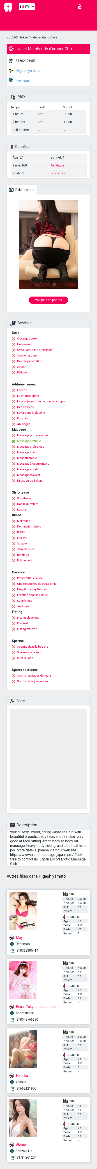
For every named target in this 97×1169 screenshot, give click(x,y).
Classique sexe (27, 338)
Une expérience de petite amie (36, 583)
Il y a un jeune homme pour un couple (41, 401)
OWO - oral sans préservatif (35, 350)
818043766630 (27, 1019)
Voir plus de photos (48, 300)
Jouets (21, 366)
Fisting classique (28, 617)
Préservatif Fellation (30, 578)
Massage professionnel (32, 435)
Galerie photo (24, 190)
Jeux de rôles (26, 549)
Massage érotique (29, 441)
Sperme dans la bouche (32, 646)
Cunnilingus (24, 600)
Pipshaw (22, 418)
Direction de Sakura (30, 480)
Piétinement (24, 560)
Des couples (25, 407)
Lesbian (22, 509)
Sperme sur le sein (29, 652)
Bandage (23, 554)
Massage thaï (26, 452)
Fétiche (22, 372)
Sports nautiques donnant (34, 675)
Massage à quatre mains (33, 463)
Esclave (22, 537)
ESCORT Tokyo (17, 37)
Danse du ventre (27, 504)
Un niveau (23, 344)
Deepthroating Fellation (32, 589)
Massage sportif (28, 469)
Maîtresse (23, 521)
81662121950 (26, 61)
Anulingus (23, 424)
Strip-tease (24, 498)
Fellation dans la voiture (32, 595)
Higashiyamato (27, 71)
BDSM (21, 532)
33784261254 (26, 1157)
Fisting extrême (27, 629)
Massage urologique (30, 446)
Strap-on (22, 543)
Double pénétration (29, 361)
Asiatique (57, 165)
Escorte (22, 390)
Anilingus (23, 606)
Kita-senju (23, 81)
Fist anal (22, 623)
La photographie (28, 395)
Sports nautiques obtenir (33, 681)
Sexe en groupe (27, 355)
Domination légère (29, 526)
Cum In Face (25, 658)
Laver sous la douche (31, 412)
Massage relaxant (28, 475)
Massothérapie (27, 458)
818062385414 (27, 950)
